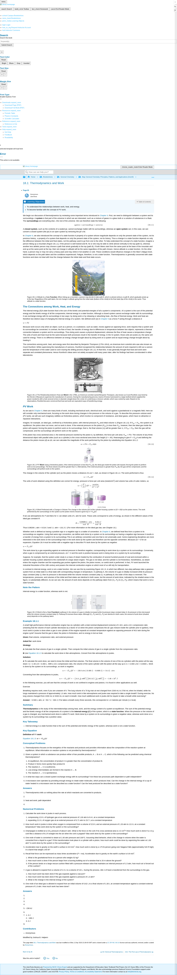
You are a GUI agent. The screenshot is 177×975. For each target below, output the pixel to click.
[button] (8, 135)
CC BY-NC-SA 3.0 (113, 942)
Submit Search (6, 45)
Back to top (27, 952)
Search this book (6, 38)
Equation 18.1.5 (35, 653)
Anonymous (29, 945)
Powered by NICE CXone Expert (55, 967)
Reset (3, 60)
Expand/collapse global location (153, 176)
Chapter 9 (104, 215)
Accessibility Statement (93, 972)
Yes (48, 958)
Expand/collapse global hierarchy (25, 177)
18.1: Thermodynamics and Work (44, 942)
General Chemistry (67, 177)
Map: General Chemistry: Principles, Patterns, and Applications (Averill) (108, 177)
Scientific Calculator (12, 119)
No (57, 958)
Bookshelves (48, 177)
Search (27, 172)
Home (33, 177)
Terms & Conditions (77, 972)
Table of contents (144, 202)
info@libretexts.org (134, 972)
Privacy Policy (64, 972)
